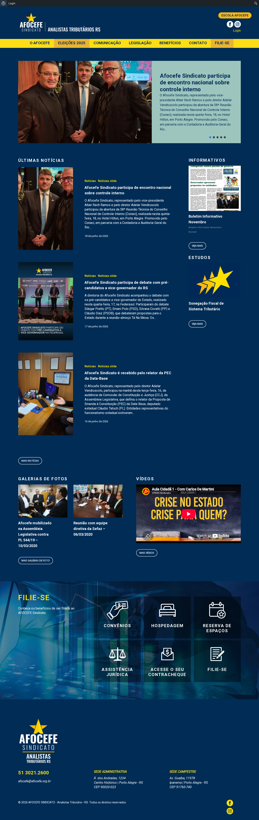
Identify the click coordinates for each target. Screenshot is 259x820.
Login (237, 30)
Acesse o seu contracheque (167, 672)
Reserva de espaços (217, 628)
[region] (129, 102)
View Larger (37, 497)
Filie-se (222, 43)
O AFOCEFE (40, 43)
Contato (198, 43)
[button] (210, 137)
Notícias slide (107, 181)
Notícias (90, 181)
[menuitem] (3, 3)
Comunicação (107, 43)
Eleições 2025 (71, 43)
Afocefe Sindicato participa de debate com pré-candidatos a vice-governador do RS (195, 82)
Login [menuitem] (11, 3)
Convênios (117, 625)
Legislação (140, 43)
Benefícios (170, 43)
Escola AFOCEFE (234, 15)
